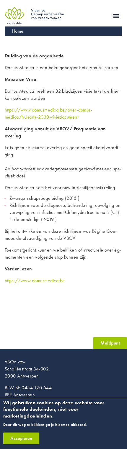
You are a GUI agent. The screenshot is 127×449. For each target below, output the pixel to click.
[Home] (34, 10)
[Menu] (115, 16)
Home (18, 31)
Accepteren (21, 438)
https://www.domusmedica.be (35, 280)
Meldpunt (110, 343)
